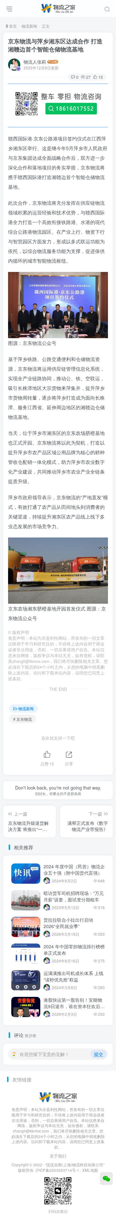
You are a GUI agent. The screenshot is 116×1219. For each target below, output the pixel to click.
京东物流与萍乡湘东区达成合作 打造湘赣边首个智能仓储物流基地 (55, 45)
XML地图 (90, 1170)
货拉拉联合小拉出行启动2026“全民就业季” (68, 923)
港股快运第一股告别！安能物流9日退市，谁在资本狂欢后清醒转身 (74, 1006)
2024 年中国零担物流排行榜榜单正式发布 (74, 949)
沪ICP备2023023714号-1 (57, 1170)
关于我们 (58, 1156)
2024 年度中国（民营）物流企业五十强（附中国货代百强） (74, 869)
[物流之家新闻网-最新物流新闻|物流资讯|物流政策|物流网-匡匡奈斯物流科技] (58, 7)
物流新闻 (29, 26)
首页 (12, 26)
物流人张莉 (35, 62)
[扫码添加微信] (106, 1178)
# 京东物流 (22, 719)
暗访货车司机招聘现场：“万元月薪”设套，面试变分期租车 (74, 896)
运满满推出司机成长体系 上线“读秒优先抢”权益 (73, 976)
